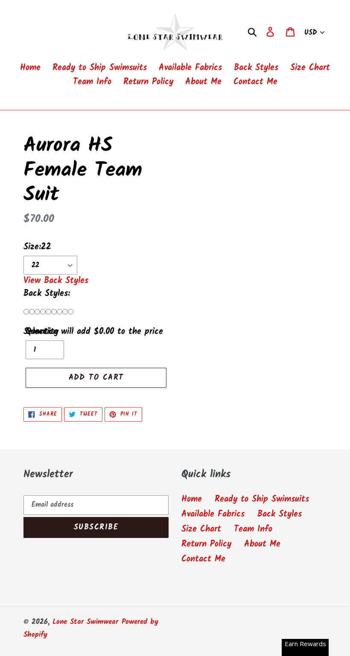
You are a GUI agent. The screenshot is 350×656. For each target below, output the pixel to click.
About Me (262, 544)
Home (191, 499)
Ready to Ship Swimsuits (262, 499)
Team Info (253, 529)
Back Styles (279, 514)
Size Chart (201, 529)
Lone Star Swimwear (85, 622)
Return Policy (206, 544)
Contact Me (203, 559)
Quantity (42, 331)
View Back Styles (55, 281)
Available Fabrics (213, 514)
